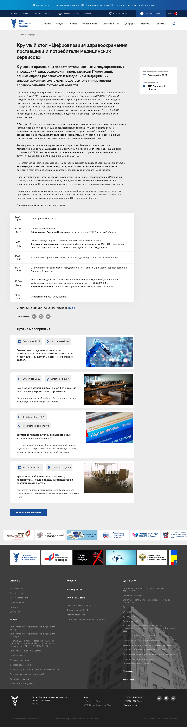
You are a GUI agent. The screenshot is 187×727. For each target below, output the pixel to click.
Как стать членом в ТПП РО (79, 605)
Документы (128, 607)
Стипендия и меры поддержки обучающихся (144, 649)
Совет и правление (19, 597)
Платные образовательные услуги (139, 635)
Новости (73, 23)
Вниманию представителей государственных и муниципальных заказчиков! (45, 436)
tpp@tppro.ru (130, 705)
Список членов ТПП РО (77, 610)
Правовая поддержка (20, 660)
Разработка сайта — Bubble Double (160, 718)
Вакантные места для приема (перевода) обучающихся (149, 645)
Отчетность (15, 611)
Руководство (129, 616)
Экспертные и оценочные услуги (25, 650)
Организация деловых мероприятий (27, 674)
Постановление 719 (42, 13)
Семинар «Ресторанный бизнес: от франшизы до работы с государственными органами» (46, 389)
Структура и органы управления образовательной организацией (146, 601)
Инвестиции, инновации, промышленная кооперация (35, 669)
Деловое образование (20, 664)
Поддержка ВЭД (17, 655)
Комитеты (14, 607)
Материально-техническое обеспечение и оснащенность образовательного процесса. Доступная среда (149, 628)
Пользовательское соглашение (25, 718)
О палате (46, 23)
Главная (20, 34)
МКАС (26, 13)
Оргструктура (16, 593)
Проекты (145, 23)
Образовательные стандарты (136, 663)
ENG (169, 13)
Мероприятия (89, 23)
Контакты (160, 23)
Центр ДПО (130, 23)
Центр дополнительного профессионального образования (144, 589)
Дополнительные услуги (21, 683)
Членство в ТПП (110, 23)
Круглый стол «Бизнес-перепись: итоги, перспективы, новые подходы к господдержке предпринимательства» (45, 479)
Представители (17, 602)
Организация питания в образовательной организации (149, 654)
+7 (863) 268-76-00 (121, 13)
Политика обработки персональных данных (77, 718)
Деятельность (16, 588)
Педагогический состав (134, 621)
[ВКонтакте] (34, 315)
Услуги (59, 23)
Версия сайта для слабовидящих (77, 13)
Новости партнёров (75, 614)
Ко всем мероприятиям (28, 512)
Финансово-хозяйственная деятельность (142, 640)
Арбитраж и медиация (20, 679)
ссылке (71, 307)
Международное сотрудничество (138, 659)
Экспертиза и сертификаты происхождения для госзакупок (32, 635)
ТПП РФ (14, 13)
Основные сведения (132, 595)
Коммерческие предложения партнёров (85, 619)
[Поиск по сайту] (172, 23)
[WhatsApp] (41, 315)
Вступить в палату (154, 13)
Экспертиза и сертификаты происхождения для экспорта (32, 628)
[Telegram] (48, 315)
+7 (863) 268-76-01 (133, 701)
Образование (129, 611)
